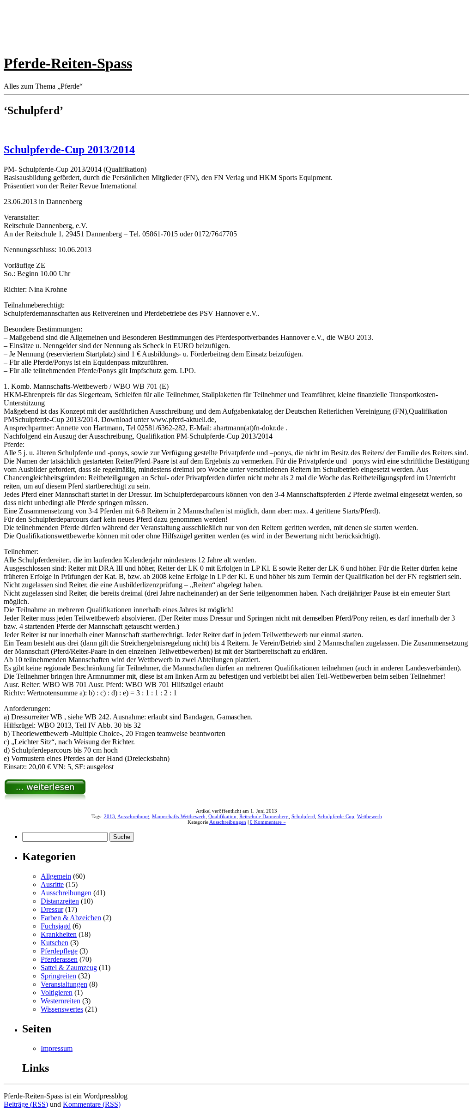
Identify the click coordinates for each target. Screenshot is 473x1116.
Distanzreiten (60, 901)
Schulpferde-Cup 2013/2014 (69, 150)
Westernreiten (60, 1001)
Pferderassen (59, 959)
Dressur (52, 909)
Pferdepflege (59, 951)
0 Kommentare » (268, 822)
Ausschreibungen (227, 822)
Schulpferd (303, 816)
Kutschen (54, 943)
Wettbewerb (369, 816)
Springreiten (58, 976)
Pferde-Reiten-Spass (68, 63)
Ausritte (52, 884)
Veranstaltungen (64, 984)
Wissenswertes (62, 1009)
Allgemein (56, 876)
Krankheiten (59, 934)
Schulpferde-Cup (336, 816)
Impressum (57, 1048)
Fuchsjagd (56, 926)
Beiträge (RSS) (26, 1104)
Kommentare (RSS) (92, 1104)
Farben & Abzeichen (71, 918)
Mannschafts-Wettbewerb (179, 816)
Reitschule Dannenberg (264, 816)
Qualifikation (222, 816)
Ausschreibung (133, 816)
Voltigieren (57, 992)
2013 (109, 816)
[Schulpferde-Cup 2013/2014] (45, 798)
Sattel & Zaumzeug (69, 967)
